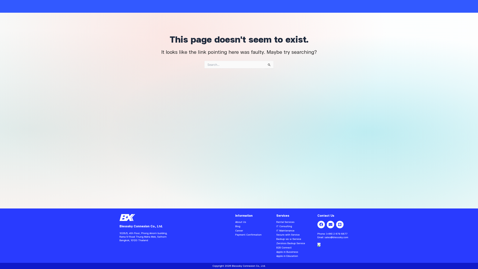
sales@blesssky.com (336, 237)
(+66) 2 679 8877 (336, 233)
